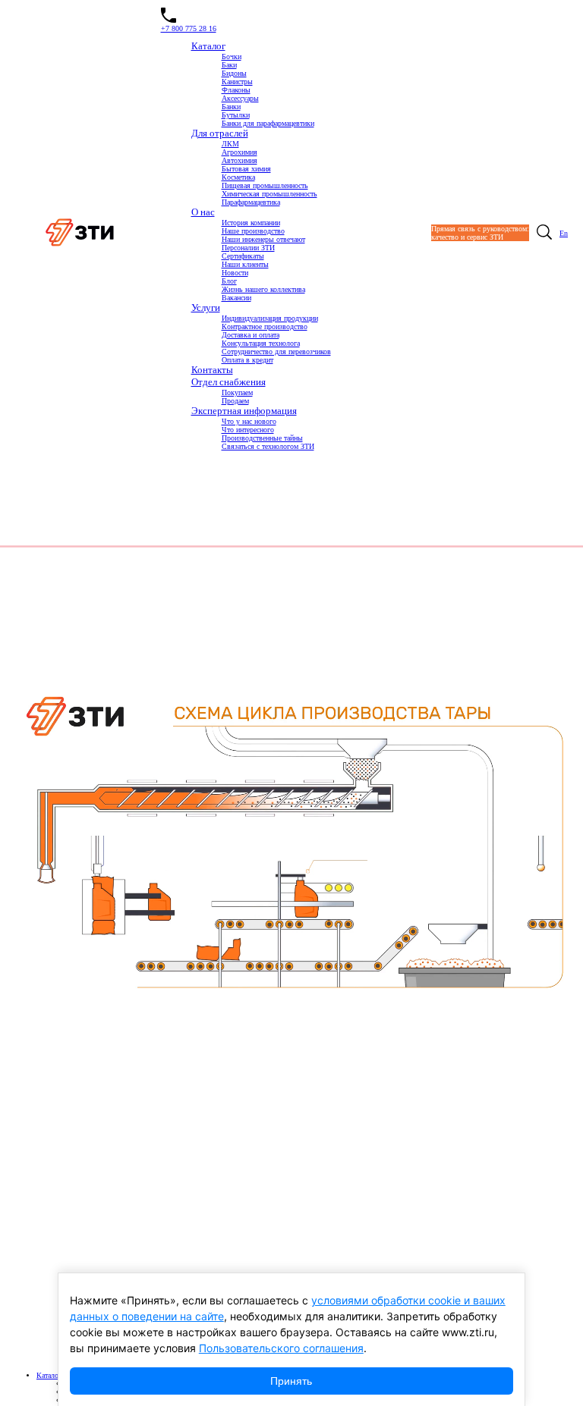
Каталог (48, 1375)
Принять (291, 1381)
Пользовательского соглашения (281, 1348)
